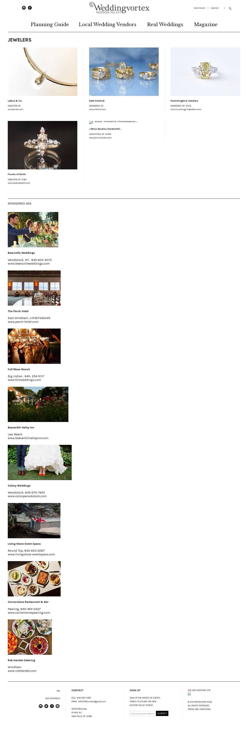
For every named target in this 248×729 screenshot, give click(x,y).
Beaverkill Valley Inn (21, 427)
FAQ (58, 691)
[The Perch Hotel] (34, 304)
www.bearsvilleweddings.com (29, 263)
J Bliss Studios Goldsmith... (105, 128)
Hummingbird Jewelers (184, 100)
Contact (215, 8)
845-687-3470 (84, 698)
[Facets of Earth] (42, 145)
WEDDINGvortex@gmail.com (92, 701)
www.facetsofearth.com (19, 183)
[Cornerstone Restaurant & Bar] (34, 595)
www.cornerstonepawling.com (29, 612)
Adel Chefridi (97, 100)
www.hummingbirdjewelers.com (185, 109)
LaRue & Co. (15, 100)
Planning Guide (50, 24)
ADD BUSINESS (52, 698)
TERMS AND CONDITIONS (199, 709)
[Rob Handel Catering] (30, 654)
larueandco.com (15, 109)
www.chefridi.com (97, 109)
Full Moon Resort (19, 369)
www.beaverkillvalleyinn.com (28, 438)
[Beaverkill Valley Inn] (38, 421)
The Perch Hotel (18, 311)
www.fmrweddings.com (24, 380)
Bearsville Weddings (21, 253)
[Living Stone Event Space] (34, 537)
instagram (24, 9)
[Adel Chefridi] (124, 71)
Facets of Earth (17, 174)
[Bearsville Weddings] (33, 246)
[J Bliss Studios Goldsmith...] (124, 122)
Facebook (30, 9)
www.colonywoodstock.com (27, 496)
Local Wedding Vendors (107, 24)
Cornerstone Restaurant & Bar (28, 602)
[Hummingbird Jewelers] (205, 71)
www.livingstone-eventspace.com (31, 554)
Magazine (206, 24)
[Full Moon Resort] (34, 363)
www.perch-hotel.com (23, 322)
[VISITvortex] (119, 13)
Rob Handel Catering (21, 660)
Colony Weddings (19, 485)
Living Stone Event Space (24, 543)
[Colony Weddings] (40, 479)
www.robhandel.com (22, 671)
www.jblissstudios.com (100, 137)
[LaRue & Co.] (42, 71)
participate (199, 8)
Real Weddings (165, 24)
